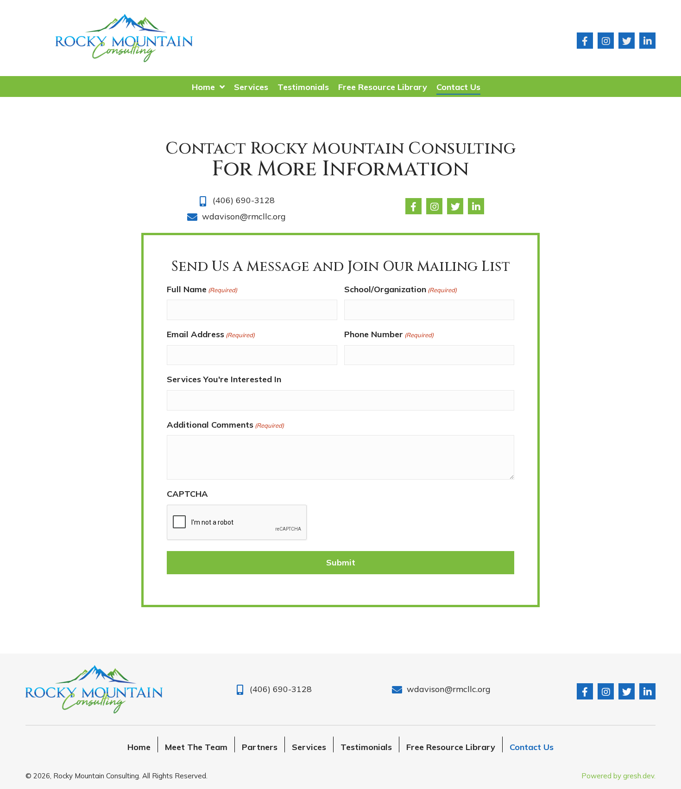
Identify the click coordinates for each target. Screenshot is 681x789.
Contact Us (532, 747)
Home (139, 747)
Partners (259, 747)
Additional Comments (225, 424)
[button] (585, 40)
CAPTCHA (187, 493)
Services (309, 747)
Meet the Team (196, 747)
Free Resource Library (450, 747)
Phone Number (389, 334)
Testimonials (366, 747)
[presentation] (237, 523)
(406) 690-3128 (244, 200)
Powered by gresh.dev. (618, 775)
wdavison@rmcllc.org (244, 216)
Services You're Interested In (224, 379)
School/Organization (400, 289)
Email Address (211, 334)
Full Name (202, 289)
